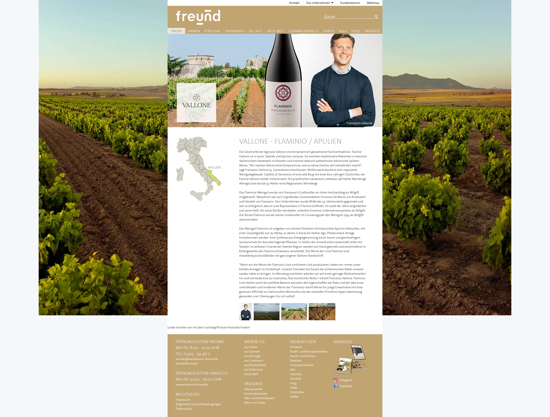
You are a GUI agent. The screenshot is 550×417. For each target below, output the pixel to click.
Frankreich (234, 31)
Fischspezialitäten (301, 365)
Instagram (345, 380)
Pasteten (295, 360)
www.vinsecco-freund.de (192, 384)
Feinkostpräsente (255, 394)
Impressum (183, 400)
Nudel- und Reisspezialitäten (309, 351)
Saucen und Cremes (302, 356)
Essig (293, 383)
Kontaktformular (187, 363)
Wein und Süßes (254, 403)
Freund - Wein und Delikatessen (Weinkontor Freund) (199, 17)
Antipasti (296, 347)
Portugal (212, 31)
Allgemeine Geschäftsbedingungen (198, 404)
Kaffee (294, 397)
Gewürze (296, 374)
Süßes (294, 387)
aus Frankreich (253, 360)
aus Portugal (252, 356)
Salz (292, 369)
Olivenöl (295, 378)
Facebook (346, 386)
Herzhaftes (297, 392)
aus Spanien (252, 351)
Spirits (328, 31)
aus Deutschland (255, 365)
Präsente (372, 31)
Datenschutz (184, 409)
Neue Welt (275, 31)
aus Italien (251, 347)
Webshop (373, 3)
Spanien (193, 31)
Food (355, 31)
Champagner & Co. (304, 31)
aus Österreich (253, 369)
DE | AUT (255, 31)
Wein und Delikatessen (259, 398)
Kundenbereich (350, 3)
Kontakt (294, 3)
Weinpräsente (253, 389)
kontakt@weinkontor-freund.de (197, 359)
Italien (176, 31)
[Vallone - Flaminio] (246, 320)
